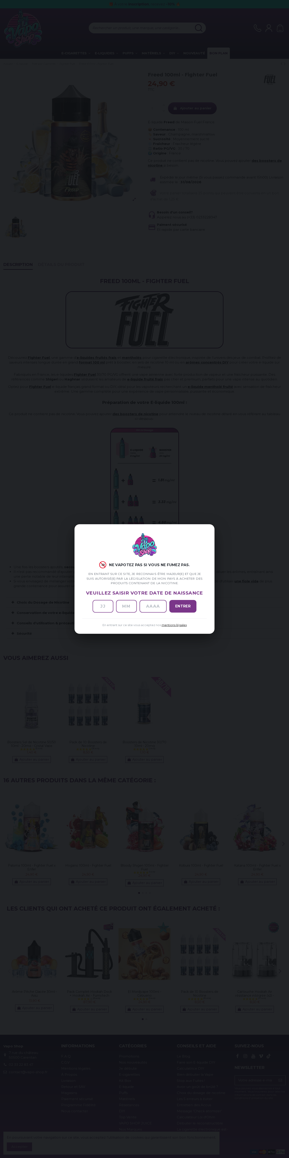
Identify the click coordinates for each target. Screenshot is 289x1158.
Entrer (183, 606)
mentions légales (174, 625)
